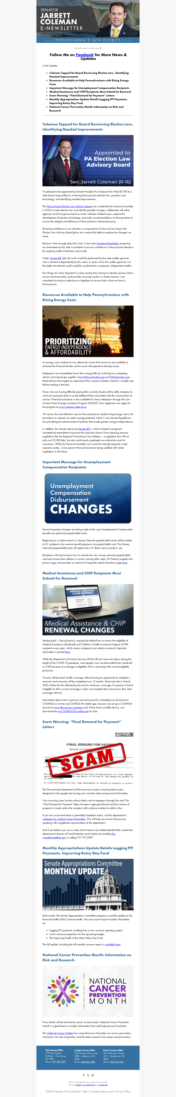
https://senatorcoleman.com (98, 1091)
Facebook (85, 54)
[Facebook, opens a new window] (84, 1076)
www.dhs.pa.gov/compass (68, 707)
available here (112, 944)
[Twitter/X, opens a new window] (88, 1076)
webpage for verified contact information (64, 819)
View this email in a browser (86, 48)
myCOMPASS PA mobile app (73, 711)
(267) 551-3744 (116, 1061)
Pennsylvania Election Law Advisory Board (69, 206)
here (53, 562)
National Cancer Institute (60, 1033)
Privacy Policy (123, 1091)
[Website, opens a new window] (93, 1076)
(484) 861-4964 (88, 1061)
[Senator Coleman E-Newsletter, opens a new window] (88, 21)
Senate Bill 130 (58, 258)
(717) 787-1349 (58, 1061)
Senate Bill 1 (84, 429)
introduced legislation (108, 243)
